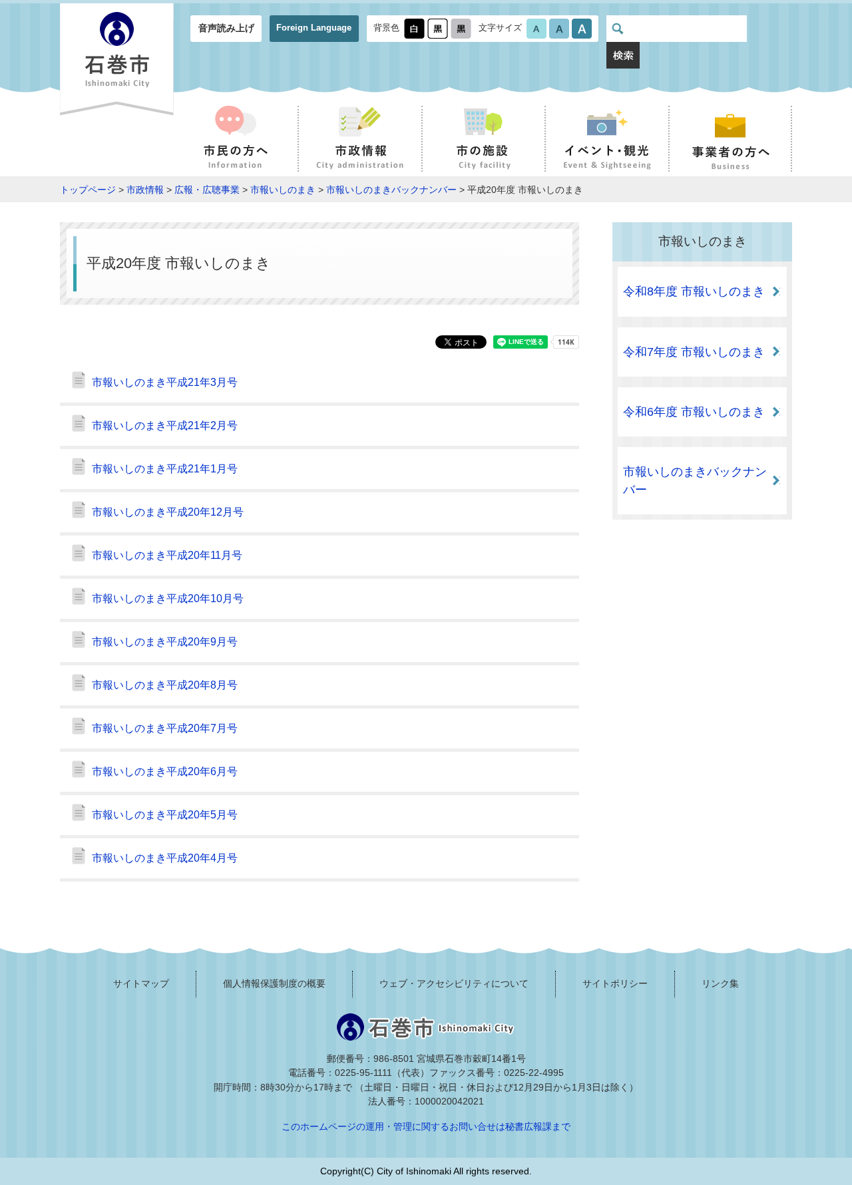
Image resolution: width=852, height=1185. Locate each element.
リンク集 (720, 983)
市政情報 (145, 189)
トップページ (88, 189)
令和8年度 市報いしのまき (694, 291)
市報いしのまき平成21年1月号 (165, 468)
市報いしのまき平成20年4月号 (165, 858)
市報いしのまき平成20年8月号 (165, 685)
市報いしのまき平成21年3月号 (165, 382)
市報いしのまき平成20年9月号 (165, 641)
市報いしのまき (283, 189)
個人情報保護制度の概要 (274, 983)
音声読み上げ (226, 28)
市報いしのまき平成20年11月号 (167, 555)
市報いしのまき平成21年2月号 (165, 425)
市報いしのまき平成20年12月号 (168, 512)
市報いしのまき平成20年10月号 (168, 598)
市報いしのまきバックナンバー (391, 189)
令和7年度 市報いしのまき (694, 352)
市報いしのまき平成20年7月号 (165, 728)
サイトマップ (141, 983)
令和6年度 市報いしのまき (694, 412)
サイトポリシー (615, 983)
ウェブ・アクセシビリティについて (454, 983)
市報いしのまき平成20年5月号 (165, 814)
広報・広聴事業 (207, 189)
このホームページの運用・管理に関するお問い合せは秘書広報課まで (426, 1126)
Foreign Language (313, 28)
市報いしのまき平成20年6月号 (165, 771)
